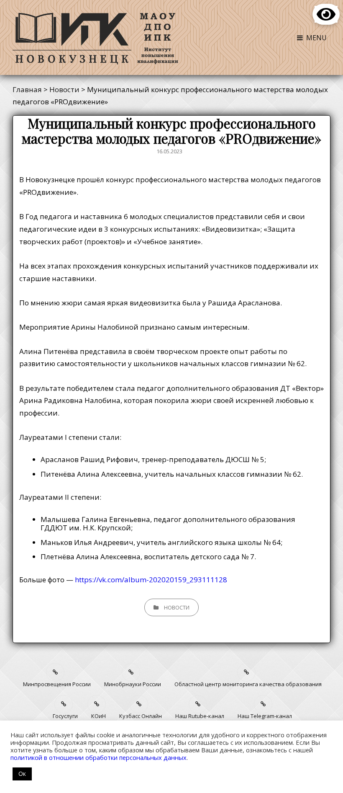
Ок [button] (22, 774)
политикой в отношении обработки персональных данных (98, 757)
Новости (176, 607)
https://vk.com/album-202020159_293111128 (151, 579)
